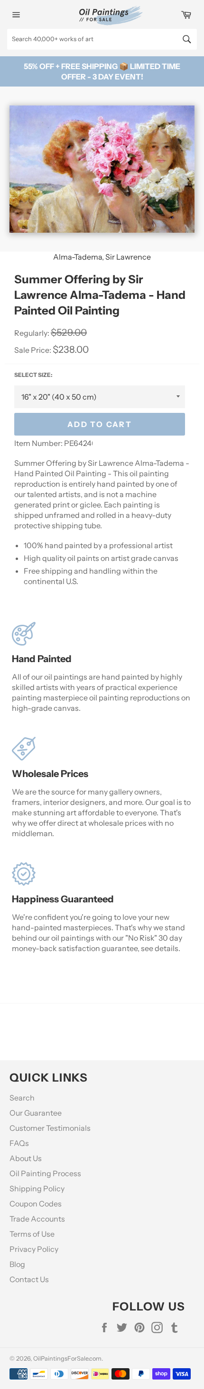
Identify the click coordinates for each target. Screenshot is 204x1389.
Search (22, 1097)
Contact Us (29, 1279)
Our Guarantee (35, 1113)
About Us (25, 1158)
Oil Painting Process (45, 1173)
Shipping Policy (37, 1188)
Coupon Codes (35, 1203)
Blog (17, 1264)
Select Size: (33, 374)
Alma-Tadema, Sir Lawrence (102, 257)
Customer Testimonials (50, 1128)
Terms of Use (32, 1234)
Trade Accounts (37, 1218)
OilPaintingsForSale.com (67, 1358)
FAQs (19, 1143)
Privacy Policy (33, 1249)
